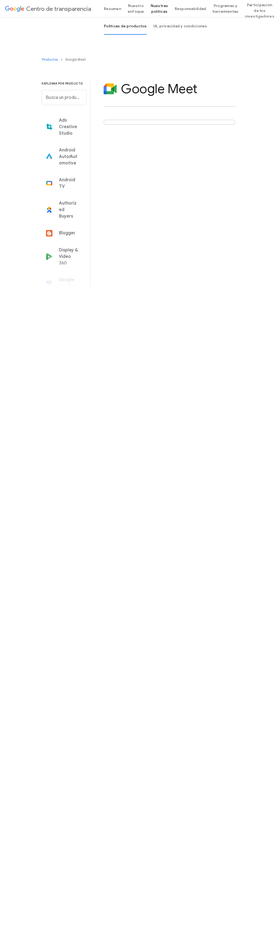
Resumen (112, 8)
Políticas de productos (125, 26)
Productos (50, 59)
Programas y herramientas (225, 8)
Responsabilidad (190, 8)
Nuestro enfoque (136, 8)
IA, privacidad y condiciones (180, 26)
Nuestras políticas (159, 8)
